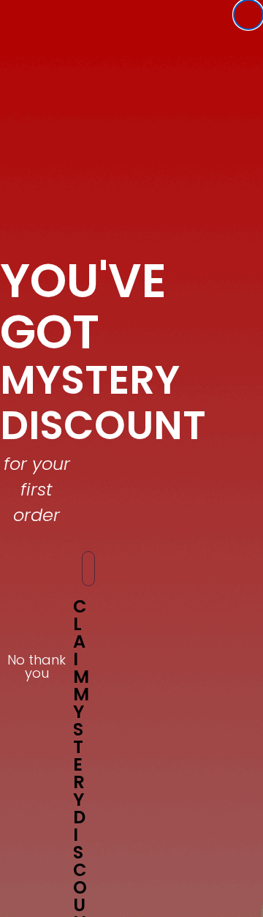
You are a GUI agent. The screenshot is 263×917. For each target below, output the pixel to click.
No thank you (36, 662)
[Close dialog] (248, 14)
